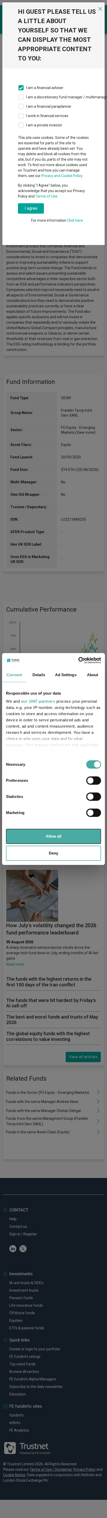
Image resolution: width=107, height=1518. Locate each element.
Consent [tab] (14, 675)
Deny (53, 853)
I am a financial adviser (44, 88)
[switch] (93, 780)
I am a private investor (44, 125)
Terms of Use (46, 196)
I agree (31, 208)
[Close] (100, 9)
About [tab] (92, 675)
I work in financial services (47, 116)
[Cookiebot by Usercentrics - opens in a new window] (78, 660)
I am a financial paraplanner (48, 106)
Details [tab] (38, 675)
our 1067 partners (38, 701)
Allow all (53, 836)
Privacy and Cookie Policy (62, 176)
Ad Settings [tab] (66, 675)
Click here (75, 220)
